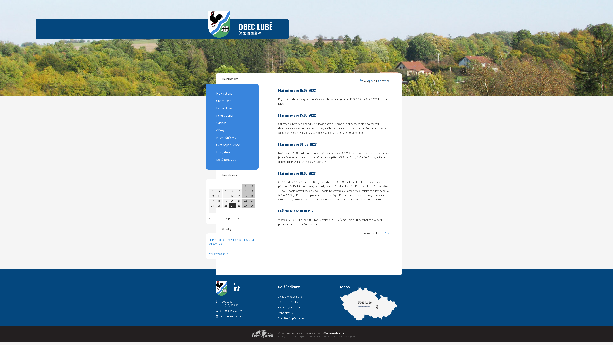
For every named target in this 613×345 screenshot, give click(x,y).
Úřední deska (224, 108)
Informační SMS (226, 137)
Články (220, 130)
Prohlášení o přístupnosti (291, 318)
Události (221, 123)
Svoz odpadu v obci (228, 145)
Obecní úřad (223, 101)
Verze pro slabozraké (290, 296)
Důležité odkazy (226, 159)
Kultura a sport (225, 115)
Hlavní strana (224, 93)
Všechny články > (218, 253)
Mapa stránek (285, 312)
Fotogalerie (223, 152)
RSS (288, 302)
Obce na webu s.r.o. (334, 333)
